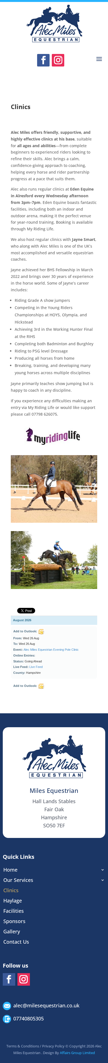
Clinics (11, 890)
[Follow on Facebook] (43, 60)
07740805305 (28, 1018)
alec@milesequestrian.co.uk (46, 1005)
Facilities (13, 910)
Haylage (12, 900)
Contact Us (16, 941)
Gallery (11, 931)
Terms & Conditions (22, 1046)
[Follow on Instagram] (58, 60)
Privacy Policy (53, 1046)
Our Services (18, 880)
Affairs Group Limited (77, 1052)
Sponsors (14, 921)
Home (10, 869)
